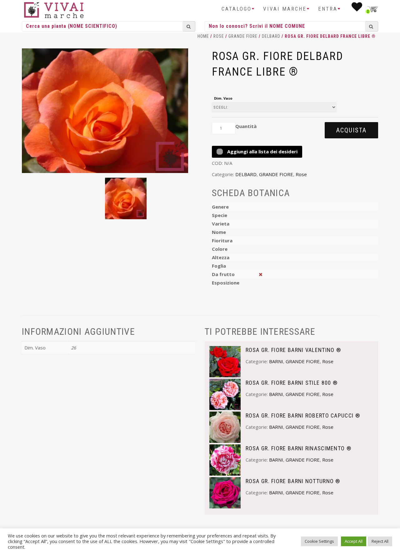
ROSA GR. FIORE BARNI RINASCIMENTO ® (299, 448)
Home (203, 36)
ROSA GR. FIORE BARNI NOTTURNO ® (293, 481)
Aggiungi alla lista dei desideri (262, 151)
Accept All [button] (353, 541)
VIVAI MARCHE (285, 9)
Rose (218, 36)
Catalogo (237, 9)
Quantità (246, 126)
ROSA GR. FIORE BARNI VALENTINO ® (293, 350)
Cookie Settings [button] (319, 541)
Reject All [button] (380, 541)
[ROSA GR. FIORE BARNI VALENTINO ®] (225, 361)
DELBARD (271, 36)
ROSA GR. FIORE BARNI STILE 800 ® (292, 382)
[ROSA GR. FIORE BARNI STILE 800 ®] (225, 394)
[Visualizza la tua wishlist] (357, 9)
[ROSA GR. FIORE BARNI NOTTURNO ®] (225, 492)
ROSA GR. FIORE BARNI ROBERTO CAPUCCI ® (303, 415)
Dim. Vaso (223, 98)
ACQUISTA (351, 130)
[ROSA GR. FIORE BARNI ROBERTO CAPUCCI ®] (225, 426)
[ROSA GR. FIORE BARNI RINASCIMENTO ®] (225, 459)
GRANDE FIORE (243, 36)
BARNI (276, 361)
